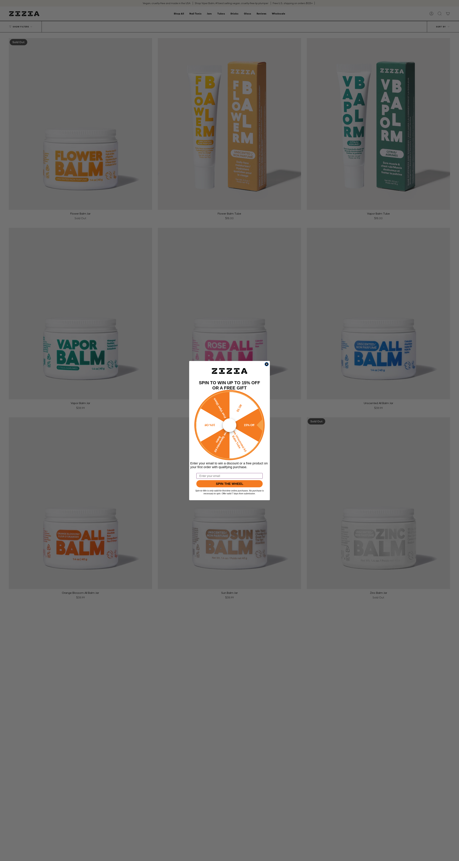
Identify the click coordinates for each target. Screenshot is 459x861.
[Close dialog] (266, 364)
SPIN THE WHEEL (229, 483)
